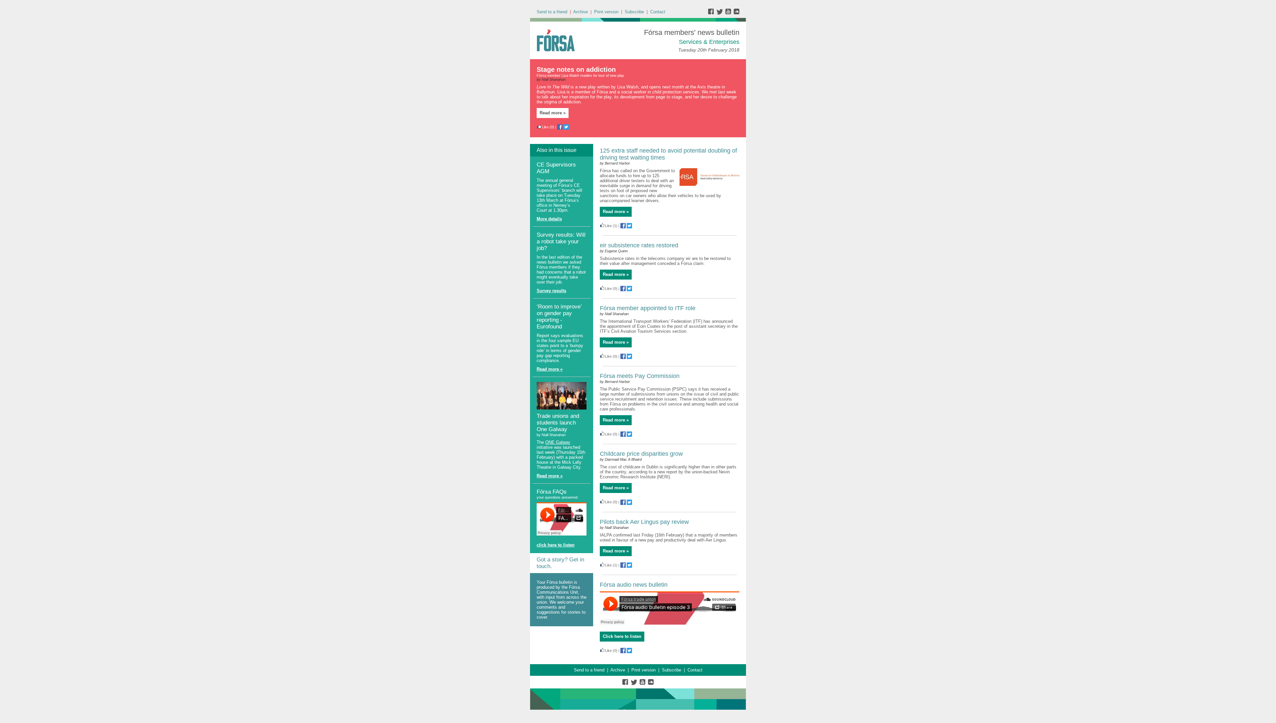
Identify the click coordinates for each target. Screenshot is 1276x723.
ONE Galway (557, 442)
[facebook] (712, 13)
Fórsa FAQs (552, 492)
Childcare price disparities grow (641, 453)
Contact (657, 11)
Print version (606, 11)
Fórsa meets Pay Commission (640, 376)
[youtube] (729, 13)
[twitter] (720, 13)
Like (545, 127)
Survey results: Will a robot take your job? (561, 241)
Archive (580, 11)
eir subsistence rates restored (639, 245)
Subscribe (634, 11)
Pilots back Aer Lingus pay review (644, 522)
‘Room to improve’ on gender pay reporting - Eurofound (559, 316)
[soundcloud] (736, 13)
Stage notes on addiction (576, 69)
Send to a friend (552, 11)
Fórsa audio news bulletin (634, 584)
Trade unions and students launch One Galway (558, 422)
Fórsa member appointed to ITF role (647, 308)
